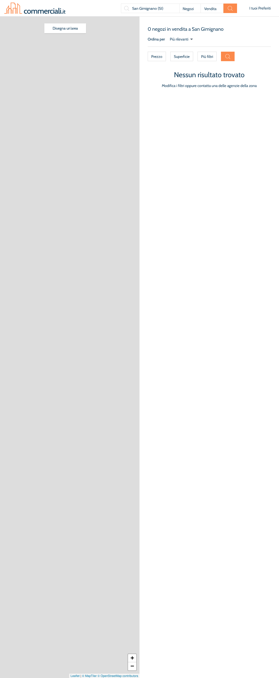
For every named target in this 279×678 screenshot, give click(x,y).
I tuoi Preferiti (260, 8)
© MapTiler (89, 676)
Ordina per (156, 39)
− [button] (132, 666)
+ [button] (132, 658)
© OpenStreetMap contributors (118, 676)
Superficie (182, 56)
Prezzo (156, 56)
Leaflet (75, 676)
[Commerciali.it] (35, 8)
